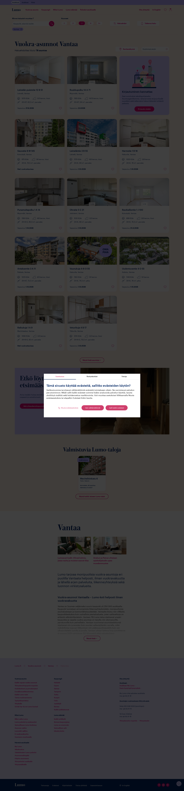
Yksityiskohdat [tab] (92, 376)
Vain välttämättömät (92, 408)
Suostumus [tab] (60, 376)
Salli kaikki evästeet (116, 408)
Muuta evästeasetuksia (69, 408)
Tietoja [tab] (124, 376)
